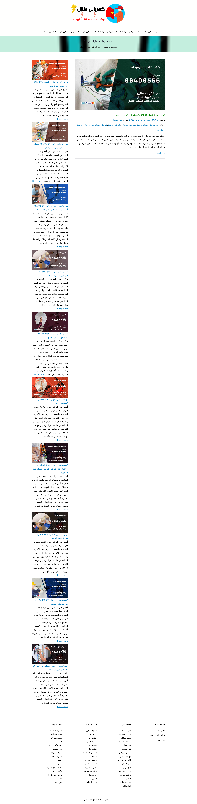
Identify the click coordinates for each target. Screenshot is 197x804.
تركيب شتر (126, 778)
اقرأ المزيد (160, 153)
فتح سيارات (126, 767)
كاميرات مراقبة (124, 760)
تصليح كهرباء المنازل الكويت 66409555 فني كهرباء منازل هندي (50, 84)
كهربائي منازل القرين (80, 31)
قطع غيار (58, 782)
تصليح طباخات (91, 764)
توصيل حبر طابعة (55, 775)
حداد (60, 741)
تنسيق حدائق (91, 778)
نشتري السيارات (90, 752)
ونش (60, 760)
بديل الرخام (92, 782)
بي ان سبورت (125, 734)
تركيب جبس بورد (89, 771)
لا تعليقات (161, 130)
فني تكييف (92, 745)
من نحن (161, 739)
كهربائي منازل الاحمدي (103, 31)
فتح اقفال (127, 745)
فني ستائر (92, 775)
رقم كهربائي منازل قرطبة (148, 125)
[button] (139, 31)
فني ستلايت (126, 730)
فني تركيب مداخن (54, 745)
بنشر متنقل (126, 738)
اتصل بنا (161, 730)
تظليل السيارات (90, 767)
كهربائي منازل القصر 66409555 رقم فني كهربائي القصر (52, 536)
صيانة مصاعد (125, 782)
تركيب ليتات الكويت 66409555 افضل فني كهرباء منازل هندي (51, 273)
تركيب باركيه (125, 775)
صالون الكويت (91, 741)
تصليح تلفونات (56, 738)
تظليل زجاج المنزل (54, 767)
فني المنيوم (57, 749)
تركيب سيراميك (124, 771)
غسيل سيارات (56, 752)
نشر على (139, 120)
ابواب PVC (126, 786)
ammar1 (155, 120)
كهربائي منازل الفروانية (56, 31)
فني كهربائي (116, 120)
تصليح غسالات (56, 730)
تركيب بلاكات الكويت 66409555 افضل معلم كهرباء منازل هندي (51, 336)
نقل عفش (126, 764)
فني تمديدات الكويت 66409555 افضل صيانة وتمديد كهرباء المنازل (51, 146)
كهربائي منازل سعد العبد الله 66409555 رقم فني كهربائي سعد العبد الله (50, 668)
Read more (62, 118)
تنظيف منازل (91, 730)
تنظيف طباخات (90, 760)
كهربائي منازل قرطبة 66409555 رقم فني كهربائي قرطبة (140, 115)
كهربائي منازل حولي (126, 31)
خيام (60, 778)
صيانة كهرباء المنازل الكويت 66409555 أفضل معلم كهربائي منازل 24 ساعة (51, 208)
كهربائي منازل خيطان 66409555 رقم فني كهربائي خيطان (51, 602)
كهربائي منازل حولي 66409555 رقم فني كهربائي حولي (50, 401)
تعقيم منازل (92, 749)
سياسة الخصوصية (157, 735)
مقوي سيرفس (124, 752)
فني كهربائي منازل (129, 125)
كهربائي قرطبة (114, 125)
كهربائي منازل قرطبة (86, 125)
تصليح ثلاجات (56, 734)
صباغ (60, 764)
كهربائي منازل (101, 125)
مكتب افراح (92, 738)
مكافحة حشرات (124, 741)
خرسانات (93, 734)
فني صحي (126, 749)
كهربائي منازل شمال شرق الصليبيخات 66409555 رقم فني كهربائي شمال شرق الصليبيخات (50, 469)
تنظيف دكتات (91, 756)
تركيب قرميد (57, 771)
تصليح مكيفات (56, 756)
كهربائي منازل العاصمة (150, 31)
